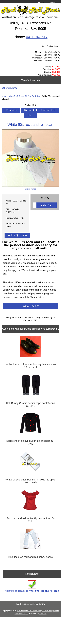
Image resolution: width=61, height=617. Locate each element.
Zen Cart (43, 613)
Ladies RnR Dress (16, 96)
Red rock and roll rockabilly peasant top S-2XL (30, 519)
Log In (52, 2)
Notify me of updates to (32, 591)
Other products (9, 88)
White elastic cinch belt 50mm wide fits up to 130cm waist (30, 481)
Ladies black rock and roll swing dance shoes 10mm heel (30, 366)
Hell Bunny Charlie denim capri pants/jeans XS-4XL (30, 404)
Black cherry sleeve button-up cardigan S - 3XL (30, 442)
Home (41, 2)
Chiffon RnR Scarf (33, 96)
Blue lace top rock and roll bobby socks (30, 557)
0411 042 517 (37, 37)
